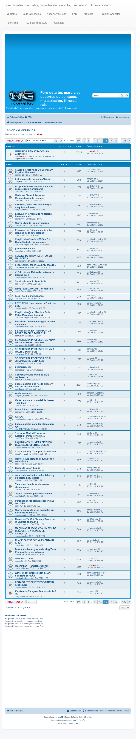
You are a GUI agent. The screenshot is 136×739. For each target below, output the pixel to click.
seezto (21, 464)
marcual (21, 225)
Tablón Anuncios (110, 14)
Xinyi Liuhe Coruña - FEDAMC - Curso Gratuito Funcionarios (32, 240)
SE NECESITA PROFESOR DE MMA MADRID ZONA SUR (34, 350)
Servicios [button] (13, 22)
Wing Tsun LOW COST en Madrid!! (34, 288)
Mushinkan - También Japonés (32, 565)
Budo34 (21, 496)
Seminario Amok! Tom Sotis (30, 281)
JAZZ (20, 561)
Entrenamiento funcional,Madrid (32, 179)
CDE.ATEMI (23, 429)
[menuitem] (28, 117)
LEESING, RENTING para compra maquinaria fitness (33, 206)
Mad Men (22, 524)
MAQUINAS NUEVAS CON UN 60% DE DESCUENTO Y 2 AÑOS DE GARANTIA (35, 531)
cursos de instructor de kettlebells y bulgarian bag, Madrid (34, 476)
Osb (20, 405)
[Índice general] (23, 97)
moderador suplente (27, 134)
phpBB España (79, 720)
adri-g (20, 251)
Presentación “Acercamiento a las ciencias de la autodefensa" (33, 231)
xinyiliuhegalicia (25, 244)
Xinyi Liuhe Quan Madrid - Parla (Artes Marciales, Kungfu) (32, 313)
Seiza (92, 230)
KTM (20, 438)
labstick (21, 370)
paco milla (22, 210)
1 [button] (88, 140)
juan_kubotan (24, 395)
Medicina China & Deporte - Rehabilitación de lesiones (30, 196)
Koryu (21, 412)
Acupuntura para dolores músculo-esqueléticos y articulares (34, 187)
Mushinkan (23, 568)
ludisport (22, 277)
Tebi (20, 298)
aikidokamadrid (24, 419)
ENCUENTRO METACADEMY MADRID (35, 265)
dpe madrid (23, 515)
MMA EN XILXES (24, 558)
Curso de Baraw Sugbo (27, 468)
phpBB (60, 717)
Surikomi (22, 261)
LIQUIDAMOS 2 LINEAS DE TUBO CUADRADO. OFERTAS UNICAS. (33, 443)
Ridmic (21, 389)
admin (39, 134)
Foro (75, 14)
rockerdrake (23, 327)
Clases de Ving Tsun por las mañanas (35, 451)
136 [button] (124, 140)
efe (19, 235)
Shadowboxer (24, 578)
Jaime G (94, 170)
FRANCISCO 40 (25, 267)
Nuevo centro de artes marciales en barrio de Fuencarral (34, 511)
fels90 (21, 219)
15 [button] (100, 140)
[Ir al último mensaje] (98, 151)
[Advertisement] (68, 61)
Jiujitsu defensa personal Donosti (33, 493)
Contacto (58, 22)
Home (13, 14)
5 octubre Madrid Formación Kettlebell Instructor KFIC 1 (30, 434)
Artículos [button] (88, 14)
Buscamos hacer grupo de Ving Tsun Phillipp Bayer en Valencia (35, 550)
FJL (20, 489)
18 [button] (116, 140)
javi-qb (21, 175)
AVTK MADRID (24, 454)
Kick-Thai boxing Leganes (29, 296)
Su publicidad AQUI (37, 22)
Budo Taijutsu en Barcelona (30, 409)
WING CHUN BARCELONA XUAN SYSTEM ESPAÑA (32, 574)
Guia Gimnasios (31, 14)
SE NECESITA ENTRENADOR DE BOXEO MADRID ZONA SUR (33, 332)
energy (21, 284)
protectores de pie (25, 248)
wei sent (22, 554)
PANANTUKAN (23, 367)
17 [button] (110, 140)
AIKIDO (19, 416)
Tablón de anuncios (20, 130)
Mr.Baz (21, 291)
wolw (20, 336)
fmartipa (93, 384)
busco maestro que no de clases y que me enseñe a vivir (34, 385)
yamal (21, 596)
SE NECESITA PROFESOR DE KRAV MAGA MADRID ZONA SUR (35, 341)
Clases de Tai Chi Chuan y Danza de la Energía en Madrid (35, 520)
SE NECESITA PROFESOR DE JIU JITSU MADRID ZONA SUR (33, 359)
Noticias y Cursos (56, 14)
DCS (20, 380)
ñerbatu (21, 545)
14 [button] (95, 140)
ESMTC (21, 191)
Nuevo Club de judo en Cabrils (32, 223)
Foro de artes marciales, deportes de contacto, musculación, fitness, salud (57, 5)
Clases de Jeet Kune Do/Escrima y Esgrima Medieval (34, 171)
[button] (78, 140)
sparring (22, 470)
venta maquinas (23, 393)
